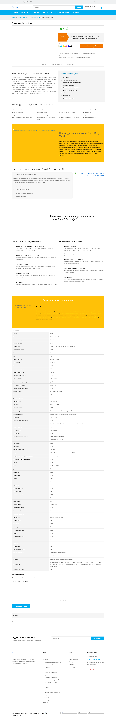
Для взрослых (48, 684)
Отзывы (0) (71, 64)
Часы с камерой (49, 665)
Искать (79, 7)
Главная (15, 12)
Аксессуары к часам (74, 667)
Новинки (71, 664)
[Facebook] (88, 670)
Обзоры (71, 657)
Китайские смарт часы (51, 672)
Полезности (47, 12)
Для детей (47, 667)
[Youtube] (93, 670)
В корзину (98, 45)
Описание (44, 64)
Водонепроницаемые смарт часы (53, 662)
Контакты (75, 12)
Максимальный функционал (52, 692)
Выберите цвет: (62, 43)
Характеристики (57, 64)
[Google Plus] (90, 670)
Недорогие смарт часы (51, 677)
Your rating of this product (18, 581)
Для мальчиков (49, 689)
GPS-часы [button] (24, 12)
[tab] (44, 65)
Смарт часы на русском (51, 682)
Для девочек (48, 687)
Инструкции (72, 662)
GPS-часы (45, 659)
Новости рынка (73, 659)
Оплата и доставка (62, 12)
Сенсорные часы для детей (52, 680)
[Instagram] (96, 670)
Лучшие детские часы (50, 675)
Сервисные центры (99, 2)
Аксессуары (35, 12)
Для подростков (49, 670)
